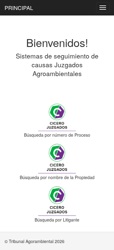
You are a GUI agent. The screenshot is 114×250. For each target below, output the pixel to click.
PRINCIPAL (19, 8)
